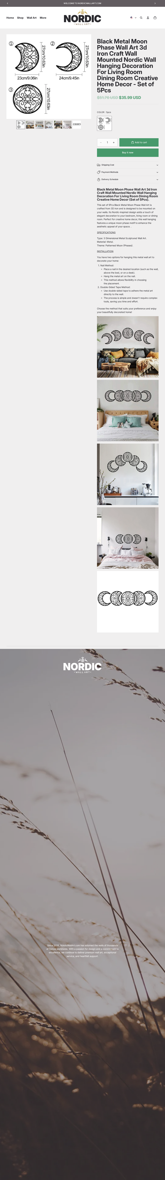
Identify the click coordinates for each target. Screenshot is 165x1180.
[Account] (147, 17)
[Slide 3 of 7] (39, 125)
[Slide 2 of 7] (30, 125)
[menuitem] (43, 17)
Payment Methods (110, 172)
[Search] (141, 17)
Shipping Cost (108, 165)
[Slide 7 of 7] (77, 125)
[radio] (104, 123)
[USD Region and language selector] (133, 17)
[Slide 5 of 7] (58, 125)
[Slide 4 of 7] (49, 125)
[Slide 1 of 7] (21, 125)
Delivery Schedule (110, 179)
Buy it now (127, 152)
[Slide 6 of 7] (67, 125)
